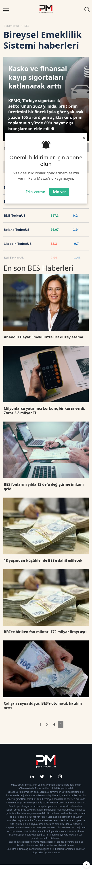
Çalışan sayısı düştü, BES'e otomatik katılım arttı (43, 705)
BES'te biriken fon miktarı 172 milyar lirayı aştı (45, 631)
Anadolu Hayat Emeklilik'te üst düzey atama (43, 337)
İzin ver (59, 191)
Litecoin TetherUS (17, 243)
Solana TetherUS (16, 229)
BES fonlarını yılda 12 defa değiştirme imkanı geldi (44, 486)
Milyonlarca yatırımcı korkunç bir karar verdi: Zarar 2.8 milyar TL (44, 410)
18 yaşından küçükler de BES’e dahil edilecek (43, 560)
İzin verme (35, 191)
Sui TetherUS (14, 257)
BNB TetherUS (14, 215)
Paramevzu (11, 26)
